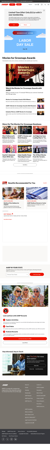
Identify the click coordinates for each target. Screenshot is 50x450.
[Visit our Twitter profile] (7, 439)
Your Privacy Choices (13, 435)
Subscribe (36, 365)
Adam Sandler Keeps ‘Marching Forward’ (24, 156)
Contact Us (39, 384)
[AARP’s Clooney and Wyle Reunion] (25, 130)
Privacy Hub (31, 368)
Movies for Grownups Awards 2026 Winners (18, 99)
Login (36, 4)
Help (42, 4)
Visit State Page (36, 274)
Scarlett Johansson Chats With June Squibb (8, 156)
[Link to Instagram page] (11, 439)
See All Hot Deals (7, 219)
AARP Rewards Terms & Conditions (9, 433)
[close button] (44, 10)
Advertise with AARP (41, 395)
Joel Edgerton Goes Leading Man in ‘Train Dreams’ (40, 138)
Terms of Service (21, 431)
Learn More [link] (25, 342)
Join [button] (12, 4)
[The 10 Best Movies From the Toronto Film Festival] (40, 149)
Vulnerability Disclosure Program (38, 433)
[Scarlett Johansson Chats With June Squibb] (9, 149)
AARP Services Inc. (40, 406)
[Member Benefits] (5, 183)
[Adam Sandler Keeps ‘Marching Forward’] (25, 149)
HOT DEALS (7, 214)
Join (14, 24)
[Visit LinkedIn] (15, 439)
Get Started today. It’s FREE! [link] (25, 338)
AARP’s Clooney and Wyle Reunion (24, 137)
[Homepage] (5, 4)
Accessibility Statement (32, 431)
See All (44, 182)
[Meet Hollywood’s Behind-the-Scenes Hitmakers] (9, 130)
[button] (45, 4)
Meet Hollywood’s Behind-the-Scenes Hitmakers (8, 138)
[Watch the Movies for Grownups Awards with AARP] (25, 75)
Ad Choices (4, 435)
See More (25, 164)
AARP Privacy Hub (11, 431)
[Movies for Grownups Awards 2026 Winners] (40, 100)
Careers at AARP (40, 398)
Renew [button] (19, 4)
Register (30, 4)
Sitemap (3, 431)
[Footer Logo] (10, 385)
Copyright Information (23, 433)
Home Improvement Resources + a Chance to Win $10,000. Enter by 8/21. (17, 1)
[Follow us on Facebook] (3, 439)
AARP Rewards (28, 395)
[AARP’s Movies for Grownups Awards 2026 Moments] (40, 107)
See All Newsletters (39, 368)
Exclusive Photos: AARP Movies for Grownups (19, 112)
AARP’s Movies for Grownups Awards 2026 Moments (21, 106)
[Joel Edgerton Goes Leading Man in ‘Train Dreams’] (40, 130)
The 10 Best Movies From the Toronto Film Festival (39, 156)
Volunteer (27, 390)
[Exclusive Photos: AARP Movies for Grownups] (40, 113)
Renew (25, 24)
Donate (26, 387)
